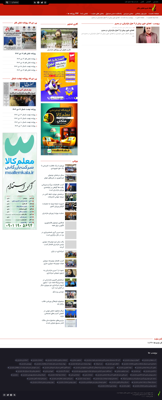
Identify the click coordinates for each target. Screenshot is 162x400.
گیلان (142, 2)
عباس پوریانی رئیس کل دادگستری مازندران (144, 375)
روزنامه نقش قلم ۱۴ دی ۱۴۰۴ (26, 70)
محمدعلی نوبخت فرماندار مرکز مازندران (106, 379)
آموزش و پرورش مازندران (132, 360)
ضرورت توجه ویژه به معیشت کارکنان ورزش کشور (53, 205)
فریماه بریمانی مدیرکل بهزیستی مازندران (34, 375)
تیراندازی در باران (57, 251)
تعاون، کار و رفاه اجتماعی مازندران (146, 368)
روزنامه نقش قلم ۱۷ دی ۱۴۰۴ (25, 53)
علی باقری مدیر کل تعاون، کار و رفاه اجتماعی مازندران (112, 375)
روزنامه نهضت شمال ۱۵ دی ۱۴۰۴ (25, 66)
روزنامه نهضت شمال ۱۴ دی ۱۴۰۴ (25, 118)
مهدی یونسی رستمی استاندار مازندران (145, 386)
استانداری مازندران (22, 360)
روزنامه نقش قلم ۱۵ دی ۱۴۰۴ (26, 63)
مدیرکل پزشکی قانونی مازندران (119, 382)
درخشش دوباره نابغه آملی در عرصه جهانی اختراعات (53, 195)
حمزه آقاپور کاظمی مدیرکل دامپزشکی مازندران (57, 368)
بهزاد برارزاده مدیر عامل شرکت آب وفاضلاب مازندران (50, 364)
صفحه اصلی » (140, 17)
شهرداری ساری (49, 371)
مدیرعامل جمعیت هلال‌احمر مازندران (62, 379)
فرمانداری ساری (75, 375)
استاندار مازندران (37, 360)
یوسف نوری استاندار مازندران (108, 386)
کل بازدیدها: (157, 343)
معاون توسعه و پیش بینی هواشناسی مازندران (93, 382)
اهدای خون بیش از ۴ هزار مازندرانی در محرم (118, 30)
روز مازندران (137, 371)
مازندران (155, 2)
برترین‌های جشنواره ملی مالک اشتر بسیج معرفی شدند (53, 321)
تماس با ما (84, 13)
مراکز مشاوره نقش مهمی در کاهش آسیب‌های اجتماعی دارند (54, 313)
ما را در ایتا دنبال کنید (131, 2)
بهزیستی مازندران (26, 364)
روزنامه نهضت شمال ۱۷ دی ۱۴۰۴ (24, 109)
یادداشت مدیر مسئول (114, 13)
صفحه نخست (153, 13)
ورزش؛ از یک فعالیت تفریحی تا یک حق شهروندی (52, 167)
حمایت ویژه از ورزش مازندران (53, 213)
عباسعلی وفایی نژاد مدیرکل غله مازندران (29, 371)
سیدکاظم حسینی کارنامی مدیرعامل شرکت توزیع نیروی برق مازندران (92, 371)
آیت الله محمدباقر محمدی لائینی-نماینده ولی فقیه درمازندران (103, 360)
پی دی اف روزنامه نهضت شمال (24, 78)
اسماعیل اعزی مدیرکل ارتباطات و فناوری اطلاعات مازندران (140, 364)
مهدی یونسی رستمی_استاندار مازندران (43, 382)
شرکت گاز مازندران (63, 371)
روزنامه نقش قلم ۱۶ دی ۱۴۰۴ (26, 59)
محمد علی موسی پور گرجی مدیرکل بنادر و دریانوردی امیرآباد (139, 379)
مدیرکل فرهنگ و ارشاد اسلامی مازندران (145, 382)
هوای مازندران (125, 386)
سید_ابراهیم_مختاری (122, 371)
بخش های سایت (97, 13)
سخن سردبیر (128, 13)
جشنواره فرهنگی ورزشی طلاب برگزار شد (53, 302)
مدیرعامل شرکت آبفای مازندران (37, 379)
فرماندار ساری (88, 375)
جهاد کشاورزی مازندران (125, 368)
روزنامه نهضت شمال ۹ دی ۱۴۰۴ (25, 126)
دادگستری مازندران (150, 371)
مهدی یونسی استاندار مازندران (67, 382)
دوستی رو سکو (58, 291)
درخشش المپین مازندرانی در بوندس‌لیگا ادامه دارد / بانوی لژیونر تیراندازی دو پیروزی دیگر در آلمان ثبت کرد (52, 283)
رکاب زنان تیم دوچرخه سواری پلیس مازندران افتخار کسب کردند (53, 244)
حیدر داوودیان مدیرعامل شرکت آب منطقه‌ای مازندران (24, 368)
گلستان (148, 2)
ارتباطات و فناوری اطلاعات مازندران (57, 360)
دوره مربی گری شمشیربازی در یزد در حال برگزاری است (53, 233)
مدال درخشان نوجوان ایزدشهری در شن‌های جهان (54, 176)
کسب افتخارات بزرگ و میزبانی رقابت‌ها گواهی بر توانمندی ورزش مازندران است (53, 187)
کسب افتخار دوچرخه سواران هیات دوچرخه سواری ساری (53, 262)
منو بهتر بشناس (141, 13)
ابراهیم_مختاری (76, 360)
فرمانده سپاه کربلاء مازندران (57, 375)
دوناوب (143, 396)
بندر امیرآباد (99, 364)
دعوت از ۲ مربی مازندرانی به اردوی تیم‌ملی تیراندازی (53, 271)
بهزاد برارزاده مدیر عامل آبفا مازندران (80, 364)
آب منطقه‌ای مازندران (150, 360)
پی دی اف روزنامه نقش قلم (25, 22)
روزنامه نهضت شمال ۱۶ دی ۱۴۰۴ (25, 115)
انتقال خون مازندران (112, 364)
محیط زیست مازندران (84, 379)
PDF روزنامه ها (73, 13)
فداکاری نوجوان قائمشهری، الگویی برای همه (54, 224)
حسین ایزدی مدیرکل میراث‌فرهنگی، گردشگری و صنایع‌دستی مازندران (94, 368)
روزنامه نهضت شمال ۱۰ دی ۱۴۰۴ (25, 122)
